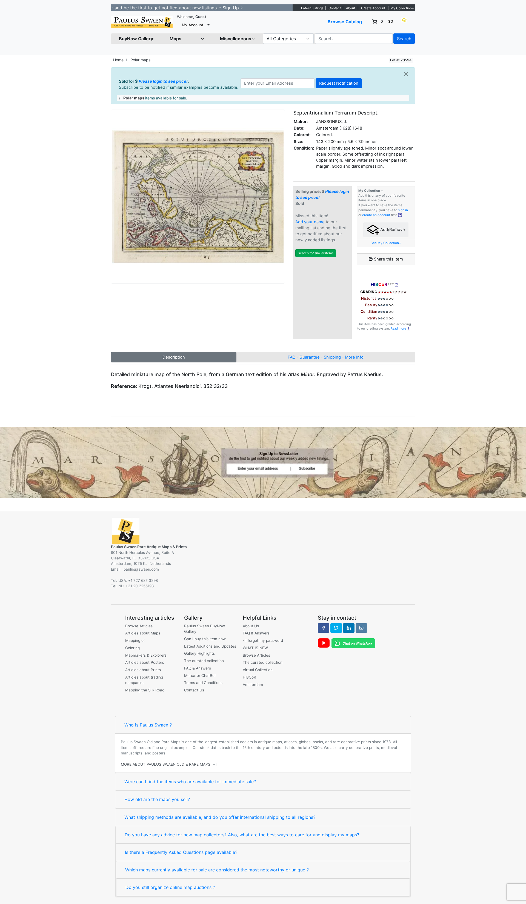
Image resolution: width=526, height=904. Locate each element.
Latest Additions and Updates (210, 646)
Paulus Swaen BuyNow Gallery (204, 629)
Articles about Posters (144, 662)
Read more (399, 328)
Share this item (388, 259)
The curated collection (204, 661)
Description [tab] (173, 357)
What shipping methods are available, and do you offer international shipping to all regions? (219, 817)
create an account (376, 215)
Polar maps (140, 60)
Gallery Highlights (199, 653)
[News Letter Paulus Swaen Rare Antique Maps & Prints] (263, 462)
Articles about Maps (142, 633)
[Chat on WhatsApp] (353, 643)
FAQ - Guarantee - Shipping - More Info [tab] (326, 357)
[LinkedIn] (349, 628)
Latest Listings (312, 8)
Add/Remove (392, 229)
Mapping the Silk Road (144, 690)
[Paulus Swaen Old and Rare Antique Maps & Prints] (142, 21)
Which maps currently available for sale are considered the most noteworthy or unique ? (217, 869)
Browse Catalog (345, 21)
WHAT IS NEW (255, 648)
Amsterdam (253, 684)
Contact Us (194, 690)
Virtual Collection (258, 670)
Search (404, 38)
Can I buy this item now (205, 639)
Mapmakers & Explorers (146, 655)
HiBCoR (249, 677)
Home (118, 60)
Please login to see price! (163, 81)
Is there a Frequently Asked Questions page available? (181, 852)
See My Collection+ (386, 243)
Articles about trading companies (144, 680)
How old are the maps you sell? (157, 799)
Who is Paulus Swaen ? (148, 725)
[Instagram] (361, 628)
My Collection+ (402, 8)
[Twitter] (336, 628)
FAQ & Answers (197, 668)
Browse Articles (139, 626)
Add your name (310, 221)
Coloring (132, 648)
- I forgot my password (263, 640)
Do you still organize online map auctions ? (170, 887)
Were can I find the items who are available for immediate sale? (190, 781)
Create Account (373, 8)
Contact (334, 8)
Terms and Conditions (203, 682)
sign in (403, 210)
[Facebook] (323, 628)
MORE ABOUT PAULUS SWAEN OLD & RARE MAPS (165, 764)
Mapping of (135, 640)
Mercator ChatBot (200, 675)
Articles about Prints (143, 670)
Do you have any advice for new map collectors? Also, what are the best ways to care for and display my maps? (242, 834)
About (350, 8)
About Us (251, 626)
